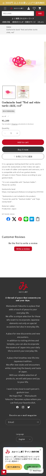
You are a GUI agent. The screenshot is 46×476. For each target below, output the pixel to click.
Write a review (23, 248)
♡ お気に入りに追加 (23, 156)
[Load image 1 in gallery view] (9, 92)
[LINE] (26, 220)
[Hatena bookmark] (32, 220)
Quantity (5, 128)
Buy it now (23, 149)
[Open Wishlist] (34, 8)
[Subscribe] (37, 422)
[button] (5, 8)
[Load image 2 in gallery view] (23, 92)
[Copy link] (37, 219)
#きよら (41, 22)
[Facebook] (8, 220)
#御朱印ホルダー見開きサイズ (24, 22)
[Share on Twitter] (14, 220)
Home (8, 27)
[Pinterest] (20, 220)
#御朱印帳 (6, 22)
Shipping (14, 124)
